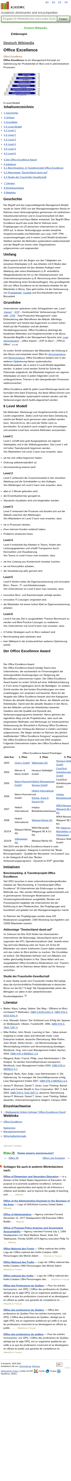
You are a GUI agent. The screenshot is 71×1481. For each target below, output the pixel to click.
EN (53, 2)
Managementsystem (14, 1131)
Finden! (63, 19)
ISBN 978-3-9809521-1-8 (24, 1053)
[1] (25, 995)
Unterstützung (25, 1366)
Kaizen (8, 312)
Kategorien (9, 1127)
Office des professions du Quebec (23, 1310)
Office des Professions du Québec (23, 1285)
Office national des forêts (18, 1275)
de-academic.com (13, 5)
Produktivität (15, 292)
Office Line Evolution (54, 1158)
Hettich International (43, 790)
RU (47, 2)
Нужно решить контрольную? (35, 1153)
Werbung (36, 1366)
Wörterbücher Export (9, 1371)
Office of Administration (17, 1214)
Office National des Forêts (18, 1262)
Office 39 (13, 1158)
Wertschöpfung (16, 357)
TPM (12, 315)
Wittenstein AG (40, 762)
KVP (17, 312)
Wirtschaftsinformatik (14, 1136)
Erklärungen (19, 34)
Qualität (27, 292)
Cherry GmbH (22, 762)
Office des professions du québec (23, 1334)
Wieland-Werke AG (42, 820)
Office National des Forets (18, 1248)
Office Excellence (12, 1121)
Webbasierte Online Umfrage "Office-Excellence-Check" (35, 1112)
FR (66, 2)
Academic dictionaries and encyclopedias (29, 12)
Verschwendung (57, 354)
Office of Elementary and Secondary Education (31, 1176)
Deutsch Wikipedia (35, 28)
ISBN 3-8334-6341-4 (42, 1012)
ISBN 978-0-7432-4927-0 (24, 1092)
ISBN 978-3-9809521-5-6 (53, 1081)
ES (59, 2)
